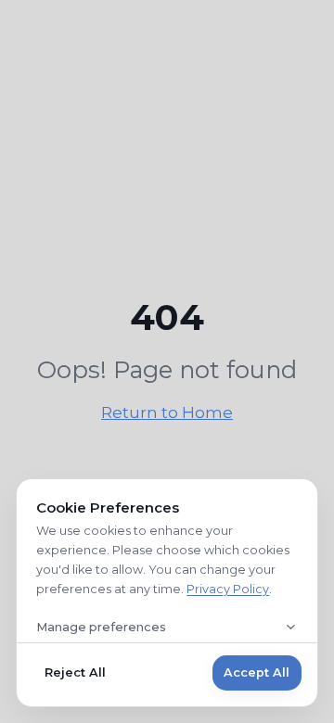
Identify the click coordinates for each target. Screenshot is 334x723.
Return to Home (167, 412)
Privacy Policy (227, 589)
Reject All (75, 672)
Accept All (256, 672)
